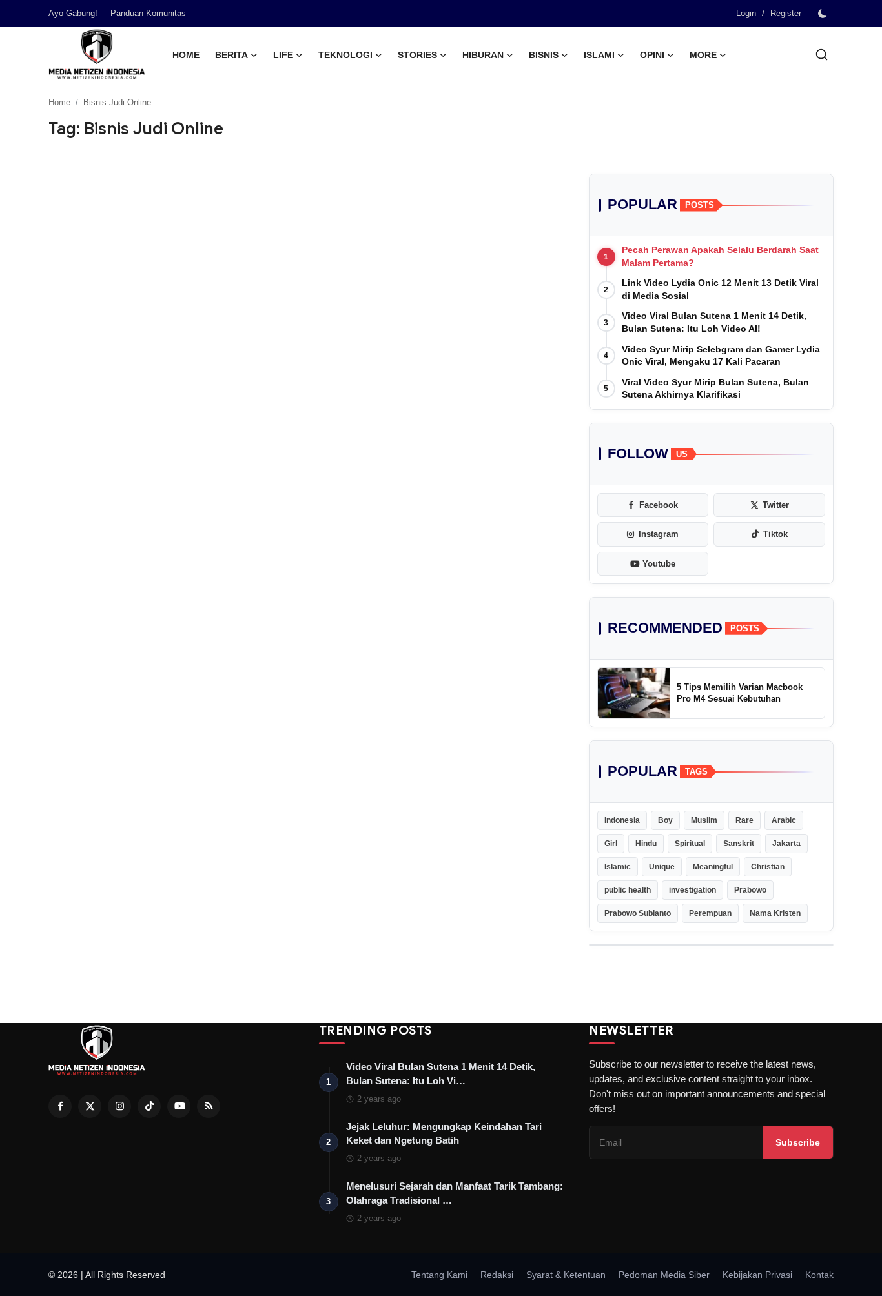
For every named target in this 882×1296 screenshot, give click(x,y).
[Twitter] (89, 1106)
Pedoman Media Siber (664, 1275)
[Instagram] (119, 1106)
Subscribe (797, 1142)
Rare (744, 820)
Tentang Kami (439, 1275)
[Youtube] (178, 1106)
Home (186, 55)
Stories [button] (417, 55)
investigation (692, 890)
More (703, 55)
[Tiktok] (149, 1106)
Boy (665, 820)
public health (627, 890)
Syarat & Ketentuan (566, 1275)
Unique (662, 866)
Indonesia (622, 820)
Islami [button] (599, 55)
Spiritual (690, 843)
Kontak (819, 1275)
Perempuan (710, 913)
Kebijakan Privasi (757, 1275)
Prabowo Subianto (637, 913)
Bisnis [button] (544, 55)
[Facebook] (60, 1106)
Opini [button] (652, 55)
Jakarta (786, 843)
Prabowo (750, 890)
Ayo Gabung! (72, 13)
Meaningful (713, 866)
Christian (768, 866)
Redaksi (496, 1275)
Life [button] (283, 55)
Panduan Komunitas (148, 13)
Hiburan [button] (483, 55)
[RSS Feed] (208, 1106)
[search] (822, 54)
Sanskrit (738, 843)
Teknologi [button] (345, 55)
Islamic (617, 866)
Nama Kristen (775, 913)
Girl (610, 843)
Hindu (646, 843)
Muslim (704, 820)
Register (785, 13)
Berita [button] (231, 55)
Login (746, 13)
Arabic (784, 820)
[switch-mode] (824, 13)
